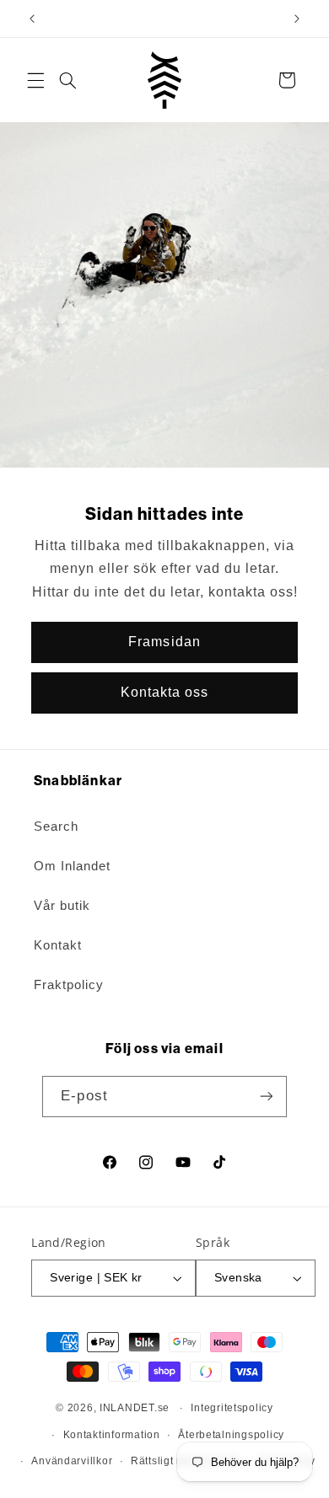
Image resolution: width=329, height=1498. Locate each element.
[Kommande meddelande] (297, 18)
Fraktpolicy (69, 985)
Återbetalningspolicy (231, 1435)
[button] (35, 80)
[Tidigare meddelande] (32, 18)
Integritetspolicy (232, 1408)
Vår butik (62, 905)
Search (56, 826)
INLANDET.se (135, 1408)
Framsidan (164, 641)
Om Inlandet (72, 866)
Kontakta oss (165, 692)
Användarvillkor (71, 1461)
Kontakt (58, 945)
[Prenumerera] (265, 1096)
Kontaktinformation (111, 1435)
